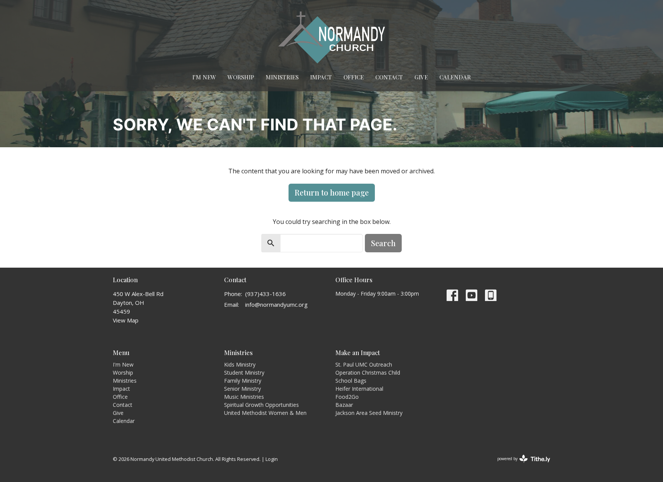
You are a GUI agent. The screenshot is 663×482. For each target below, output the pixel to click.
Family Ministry (242, 380)
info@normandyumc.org (276, 304)
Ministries (282, 77)
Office (353, 77)
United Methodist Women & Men (265, 412)
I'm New (204, 77)
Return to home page (332, 192)
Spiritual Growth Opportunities (261, 404)
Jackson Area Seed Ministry (368, 412)
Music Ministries (244, 396)
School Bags (350, 380)
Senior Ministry (242, 388)
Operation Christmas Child (367, 372)
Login (272, 459)
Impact (321, 77)
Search (383, 243)
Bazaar (344, 404)
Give (421, 77)
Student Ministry (244, 372)
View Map (126, 320)
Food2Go (347, 396)
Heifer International (359, 388)
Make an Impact (357, 353)
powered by (519, 465)
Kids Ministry (240, 364)
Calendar (455, 77)
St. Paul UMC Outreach (363, 364)
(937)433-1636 (265, 294)
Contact (389, 77)
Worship (241, 77)
